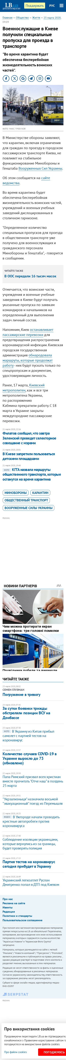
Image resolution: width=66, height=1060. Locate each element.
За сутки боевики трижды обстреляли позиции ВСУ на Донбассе (26, 713)
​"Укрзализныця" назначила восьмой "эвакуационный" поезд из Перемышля (33, 801)
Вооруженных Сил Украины (40, 168)
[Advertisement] (33, 545)
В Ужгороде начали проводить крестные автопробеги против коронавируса (31, 821)
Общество (22, 17)
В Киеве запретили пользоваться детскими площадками (29, 456)
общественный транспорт (26, 500)
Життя (36, 17)
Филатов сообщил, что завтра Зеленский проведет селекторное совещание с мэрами (29, 438)
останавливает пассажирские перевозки (28, 332)
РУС (52, 6)
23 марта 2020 (52, 17)
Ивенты (7, 907)
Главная (7, 17)
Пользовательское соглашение (22, 920)
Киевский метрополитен (24, 388)
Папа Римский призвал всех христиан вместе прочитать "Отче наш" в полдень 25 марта (33, 781)
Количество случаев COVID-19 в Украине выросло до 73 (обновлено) (29, 758)
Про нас (8, 899)
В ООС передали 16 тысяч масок (30, 276)
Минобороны (16, 493)
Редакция (9, 911)
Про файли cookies (15, 1052)
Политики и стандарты (17, 916)
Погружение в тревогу (21, 694)
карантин (40, 493)
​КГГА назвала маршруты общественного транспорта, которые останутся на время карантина (32, 474)
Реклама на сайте (14, 903)
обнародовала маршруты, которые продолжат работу (28, 360)
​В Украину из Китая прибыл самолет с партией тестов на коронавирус (28, 735)
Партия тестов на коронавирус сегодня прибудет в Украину (29, 864)
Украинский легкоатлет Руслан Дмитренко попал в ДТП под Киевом (31, 882)
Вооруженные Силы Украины (28, 508)
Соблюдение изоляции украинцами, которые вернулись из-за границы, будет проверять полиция (30, 844)
